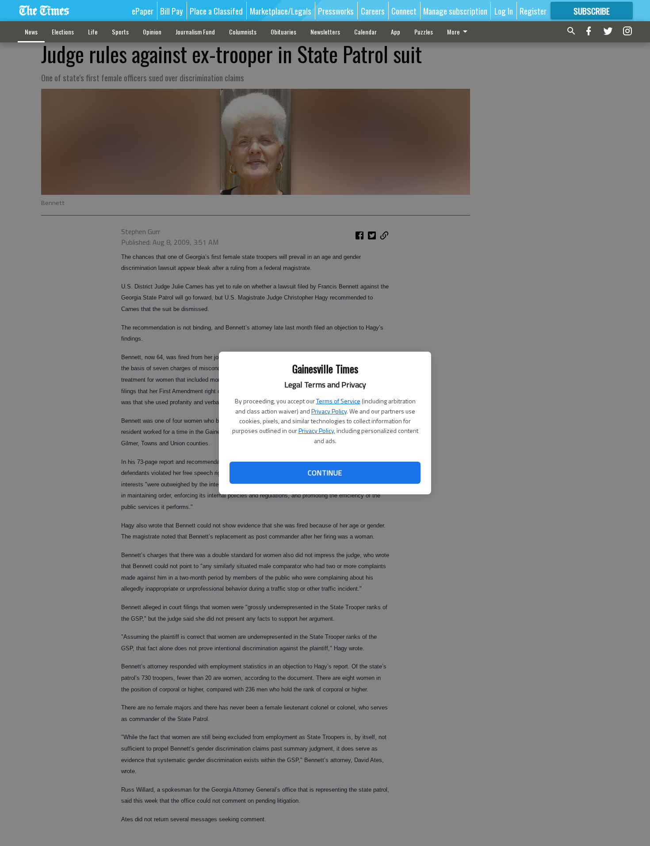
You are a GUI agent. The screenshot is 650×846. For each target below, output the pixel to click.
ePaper (142, 10)
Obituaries (283, 31)
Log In (503, 10)
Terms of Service (338, 401)
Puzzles (423, 31)
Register (533, 10)
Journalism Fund (195, 31)
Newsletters (325, 31)
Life (93, 31)
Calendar (365, 31)
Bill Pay (171, 10)
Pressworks (336, 10)
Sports (120, 31)
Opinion (152, 31)
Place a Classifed (216, 10)
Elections (63, 31)
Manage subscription (455, 10)
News (31, 31)
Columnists (242, 31)
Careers (373, 10)
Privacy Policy (329, 411)
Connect (404, 10)
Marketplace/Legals (280, 10)
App (395, 31)
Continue (325, 472)
